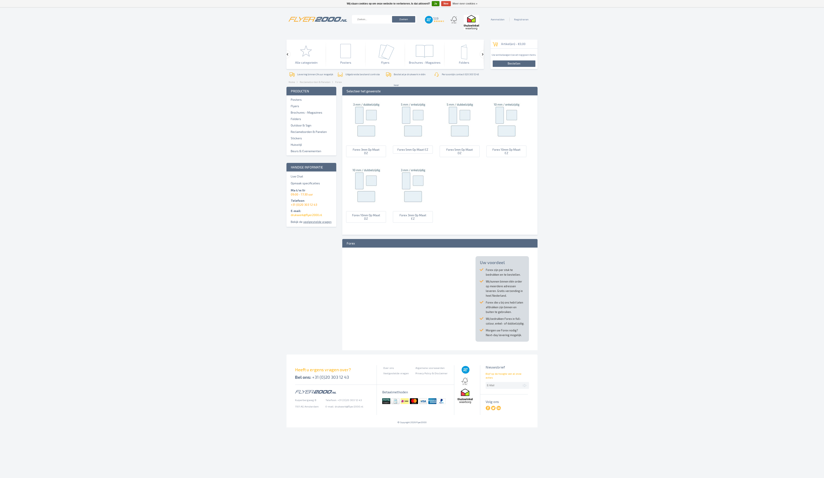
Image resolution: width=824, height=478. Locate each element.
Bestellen (514, 63)
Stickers (296, 138)
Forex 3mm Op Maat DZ (366, 151)
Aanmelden (497, 19)
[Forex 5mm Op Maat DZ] (459, 139)
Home (292, 82)
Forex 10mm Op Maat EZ (506, 151)
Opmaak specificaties (305, 183)
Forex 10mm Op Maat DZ (366, 216)
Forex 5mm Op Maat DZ (459, 151)
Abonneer (525, 385)
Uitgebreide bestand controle (362, 74)
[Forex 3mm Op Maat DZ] (366, 139)
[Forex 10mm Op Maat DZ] (366, 204)
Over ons (388, 367)
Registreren (521, 19)
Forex (338, 82)
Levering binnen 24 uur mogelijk (315, 74)
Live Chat (297, 176)
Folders (296, 119)
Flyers (295, 106)
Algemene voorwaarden (430, 367)
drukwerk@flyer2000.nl (306, 215)
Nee (446, 3)
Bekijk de (311, 222)
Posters (296, 99)
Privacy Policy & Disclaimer (431, 373)
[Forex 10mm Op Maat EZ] (506, 139)
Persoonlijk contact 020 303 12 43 (460, 74)
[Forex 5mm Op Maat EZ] (413, 139)
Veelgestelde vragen (396, 373)
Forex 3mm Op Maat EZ (413, 216)
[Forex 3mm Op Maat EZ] (413, 204)
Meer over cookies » (465, 3)
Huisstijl (296, 144)
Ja (435, 3)
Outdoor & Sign (301, 125)
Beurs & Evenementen (306, 151)
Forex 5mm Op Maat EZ (412, 149)
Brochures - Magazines (306, 112)
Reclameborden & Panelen (315, 82)
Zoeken (403, 19)
